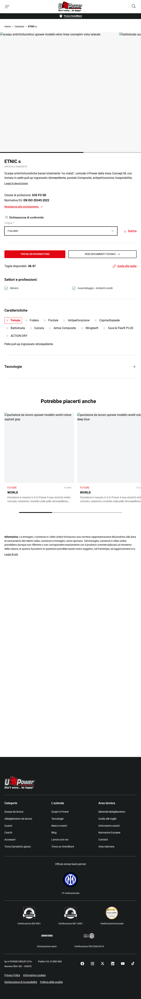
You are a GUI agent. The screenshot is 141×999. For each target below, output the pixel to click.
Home (7, 26)
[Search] (134, 6)
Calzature (19, 26)
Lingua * (9, 223)
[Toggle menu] (7, 7)
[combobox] (60, 231)
